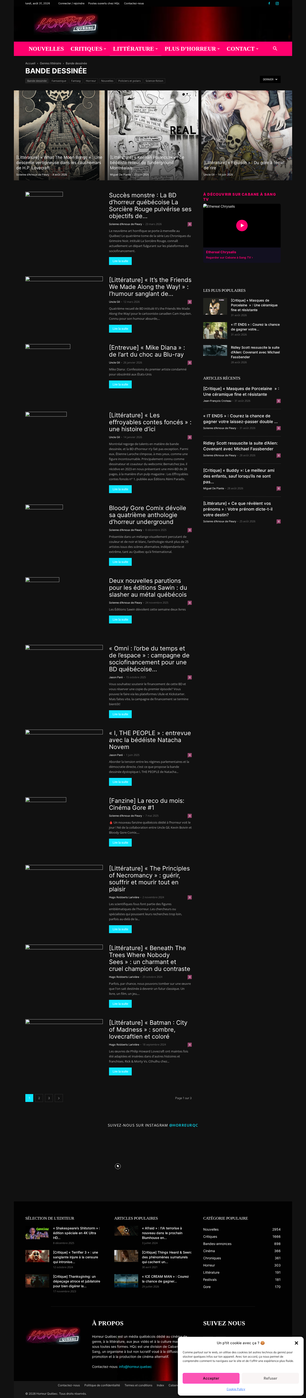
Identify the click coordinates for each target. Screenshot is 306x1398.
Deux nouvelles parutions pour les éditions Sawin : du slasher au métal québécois (148, 587)
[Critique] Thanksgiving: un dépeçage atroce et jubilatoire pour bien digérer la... (76, 1281)
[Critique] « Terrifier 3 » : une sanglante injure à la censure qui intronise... (75, 1257)
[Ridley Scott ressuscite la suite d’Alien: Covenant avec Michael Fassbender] (215, 350)
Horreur (91, 81)
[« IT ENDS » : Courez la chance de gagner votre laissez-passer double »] (215, 330)
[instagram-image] (48, 1165)
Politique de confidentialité (102, 1385)
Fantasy (76, 81)
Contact (241, 49)
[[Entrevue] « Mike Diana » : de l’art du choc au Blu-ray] (47, 372)
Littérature (133, 49)
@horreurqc (183, 1125)
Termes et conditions (138, 1385)
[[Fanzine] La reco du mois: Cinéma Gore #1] (45, 825)
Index (160, 1385)
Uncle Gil (209, 174)
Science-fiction (154, 81)
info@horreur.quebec (135, 1367)
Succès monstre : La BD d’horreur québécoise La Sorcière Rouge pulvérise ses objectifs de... (150, 206)
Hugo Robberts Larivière (124, 897)
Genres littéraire (50, 63)
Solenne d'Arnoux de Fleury (32, 174)
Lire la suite (120, 261)
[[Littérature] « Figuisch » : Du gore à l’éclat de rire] (246, 135)
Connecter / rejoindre (71, 3)
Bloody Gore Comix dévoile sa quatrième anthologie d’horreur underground (147, 514)
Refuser (270, 1378)
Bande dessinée (37, 81)
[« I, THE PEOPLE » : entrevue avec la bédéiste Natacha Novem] (64, 752)
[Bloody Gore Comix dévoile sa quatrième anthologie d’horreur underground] (44, 533)
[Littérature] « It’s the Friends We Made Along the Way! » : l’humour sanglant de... (150, 286)
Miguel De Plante (120, 174)
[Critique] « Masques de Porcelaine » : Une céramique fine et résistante (254, 305)
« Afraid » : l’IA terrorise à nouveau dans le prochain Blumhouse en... (162, 1233)
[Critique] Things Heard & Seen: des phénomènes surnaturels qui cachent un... (167, 1257)
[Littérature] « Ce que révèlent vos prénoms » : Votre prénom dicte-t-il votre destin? (238, 509)
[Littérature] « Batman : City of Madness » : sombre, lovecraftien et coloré (148, 1029)
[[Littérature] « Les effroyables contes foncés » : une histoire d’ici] (46, 440)
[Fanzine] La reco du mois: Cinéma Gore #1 (146, 804)
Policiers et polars (129, 81)
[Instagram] (277, 3)
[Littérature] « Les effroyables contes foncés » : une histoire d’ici (150, 422)
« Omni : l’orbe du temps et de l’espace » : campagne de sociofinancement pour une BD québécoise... (149, 659)
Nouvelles (46, 49)
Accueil (30, 63)
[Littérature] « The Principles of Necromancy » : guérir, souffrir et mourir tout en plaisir (149, 879)
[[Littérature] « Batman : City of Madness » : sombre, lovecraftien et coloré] (64, 1041)
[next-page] (59, 1098)
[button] (296, 1343)
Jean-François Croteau (217, 400)
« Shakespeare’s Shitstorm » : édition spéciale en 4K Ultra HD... (76, 1233)
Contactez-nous (134, 3)
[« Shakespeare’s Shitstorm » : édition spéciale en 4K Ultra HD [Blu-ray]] (37, 1232)
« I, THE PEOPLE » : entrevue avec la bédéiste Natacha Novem (150, 739)
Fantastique (59, 81)
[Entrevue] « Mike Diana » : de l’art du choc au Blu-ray (147, 351)
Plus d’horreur (190, 49)
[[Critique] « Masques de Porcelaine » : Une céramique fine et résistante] (215, 306)
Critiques (86, 49)
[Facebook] (269, 3)
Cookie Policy (236, 1389)
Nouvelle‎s (107, 81)
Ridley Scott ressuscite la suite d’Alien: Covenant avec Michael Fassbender (255, 352)
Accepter (211, 1378)
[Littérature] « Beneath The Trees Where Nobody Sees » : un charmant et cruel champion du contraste (149, 958)
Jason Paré (116, 677)
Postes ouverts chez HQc (104, 3)
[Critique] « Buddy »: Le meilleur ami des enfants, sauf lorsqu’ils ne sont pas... (238, 476)
